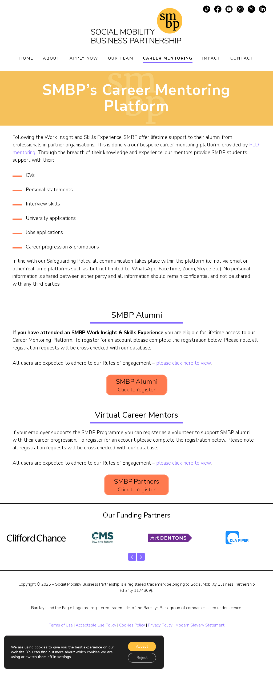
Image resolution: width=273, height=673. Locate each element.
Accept (142, 646)
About (51, 58)
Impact (211, 58)
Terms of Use (61, 625)
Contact (242, 58)
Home (26, 58)
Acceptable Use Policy (96, 625)
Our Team (120, 58)
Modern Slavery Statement (199, 625)
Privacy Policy (160, 625)
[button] (132, 557)
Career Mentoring (167, 58)
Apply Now (84, 58)
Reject (142, 657)
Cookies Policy (132, 625)
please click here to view (183, 363)
